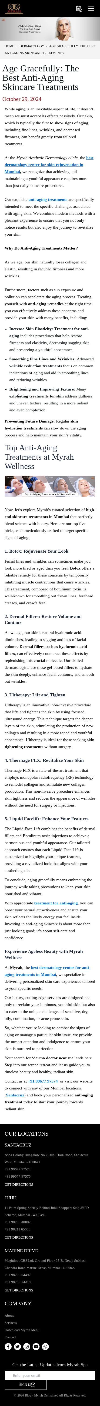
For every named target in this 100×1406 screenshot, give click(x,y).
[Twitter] (17, 1346)
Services (11, 1323)
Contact (10, 1337)
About (9, 1315)
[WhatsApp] (45, 1346)
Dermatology (32, 46)
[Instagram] (26, 1346)
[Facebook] (8, 1346)
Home (9, 46)
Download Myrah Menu (22, 1330)
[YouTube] (36, 1346)
